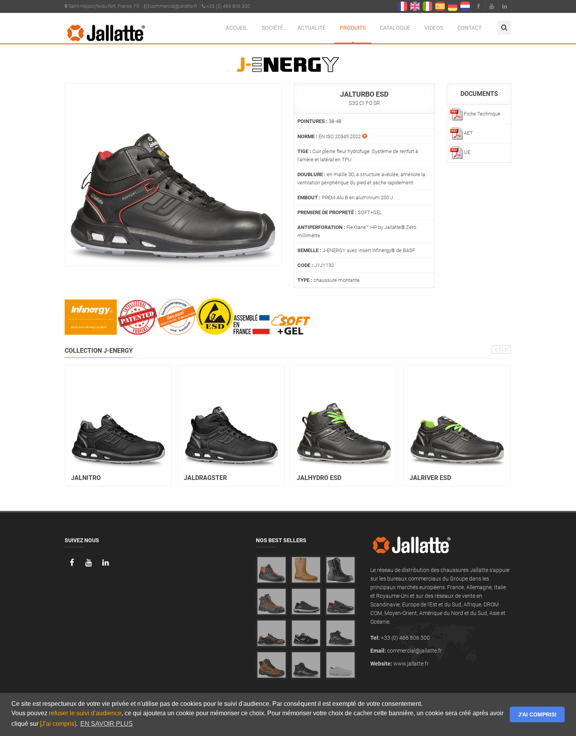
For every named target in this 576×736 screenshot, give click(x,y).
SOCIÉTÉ (272, 28)
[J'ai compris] (58, 723)
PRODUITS (353, 28)
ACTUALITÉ (311, 28)
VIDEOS (433, 28)
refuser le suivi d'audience (85, 713)
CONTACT (469, 28)
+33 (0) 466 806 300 (227, 6)
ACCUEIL (237, 28)
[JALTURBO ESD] (173, 174)
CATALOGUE (395, 28)
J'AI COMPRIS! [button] (537, 714)
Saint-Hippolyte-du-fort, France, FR (103, 6)
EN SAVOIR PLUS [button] (106, 723)
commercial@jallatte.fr (173, 6)
